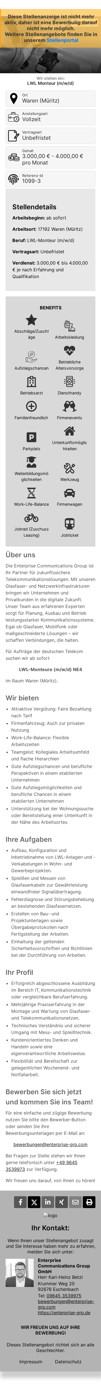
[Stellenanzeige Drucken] (89, 1202)
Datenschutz (68, 1361)
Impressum (30, 1361)
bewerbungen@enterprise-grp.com (50, 1144)
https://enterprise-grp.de (64, 1312)
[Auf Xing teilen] (61, 1202)
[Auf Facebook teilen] (20, 1202)
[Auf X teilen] (34, 1202)
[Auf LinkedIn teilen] (48, 1202)
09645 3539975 (64, 1295)
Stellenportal (62, 40)
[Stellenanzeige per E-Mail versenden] (75, 1202)
